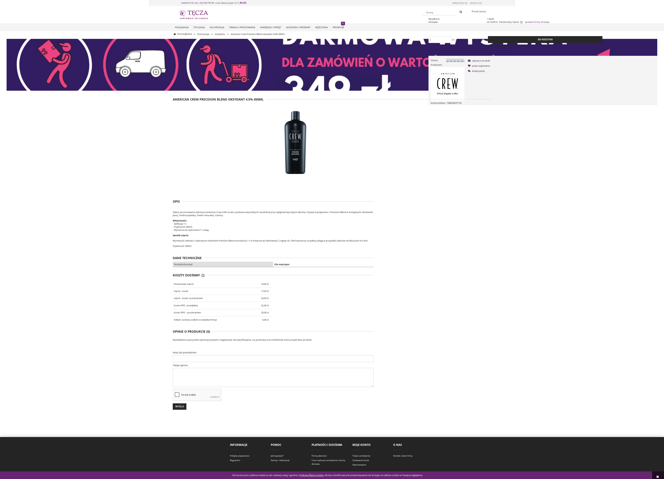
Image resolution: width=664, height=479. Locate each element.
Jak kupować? (277, 455)
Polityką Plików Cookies (311, 475)
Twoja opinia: (180, 365)
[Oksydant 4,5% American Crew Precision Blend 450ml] (295, 147)
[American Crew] (447, 83)
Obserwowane (359, 464)
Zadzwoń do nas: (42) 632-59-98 (197, 2)
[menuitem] (182, 27)
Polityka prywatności (240, 455)
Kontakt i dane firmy (402, 455)
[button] (478, 60)
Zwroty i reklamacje (280, 460)
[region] (332, 65)
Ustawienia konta (360, 460)
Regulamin (235, 460)
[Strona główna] (197, 14)
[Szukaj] (460, 12)
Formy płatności (319, 455)
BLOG (243, 3)
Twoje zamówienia (361, 455)
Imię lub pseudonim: (185, 352)
